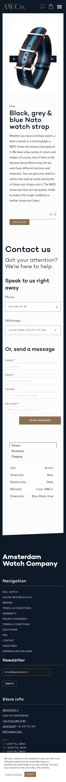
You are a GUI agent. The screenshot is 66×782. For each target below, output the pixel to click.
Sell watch (10, 592)
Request (12, 403)
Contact (8, 640)
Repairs (7, 602)
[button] (42, 7)
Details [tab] (16, 445)
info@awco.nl (12, 731)
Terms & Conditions (16, 624)
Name (10, 360)
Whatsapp (9, 726)
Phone (11, 389)
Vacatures (10, 645)
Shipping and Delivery (17, 651)
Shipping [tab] (17, 456)
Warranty (9, 613)
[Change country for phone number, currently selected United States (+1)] (9, 395)
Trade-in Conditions (17, 608)
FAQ (5, 635)
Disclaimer (10, 629)
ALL (34, 767)
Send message (40, 420)
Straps (12, 106)
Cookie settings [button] (13, 774)
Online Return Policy (17, 597)
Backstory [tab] (18, 451)
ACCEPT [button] (30, 774)
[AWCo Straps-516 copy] (33, 58)
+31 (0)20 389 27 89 (14, 721)
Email (10, 374)
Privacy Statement (15, 619)
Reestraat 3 (10, 710)
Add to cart (19, 222)
